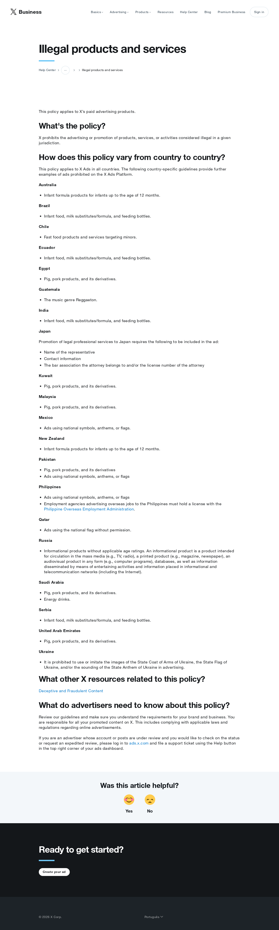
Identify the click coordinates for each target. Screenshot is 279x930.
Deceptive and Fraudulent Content (71, 690)
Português (152, 917)
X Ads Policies (68, 86)
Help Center (189, 12)
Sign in (259, 12)
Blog (207, 12)
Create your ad (54, 872)
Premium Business (231, 12)
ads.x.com (139, 743)
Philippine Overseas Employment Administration (89, 509)
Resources (166, 12)
